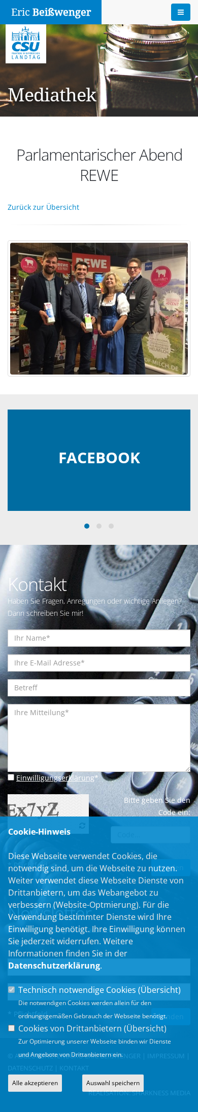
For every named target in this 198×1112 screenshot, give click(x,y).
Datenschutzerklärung (54, 965)
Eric (51, 12)
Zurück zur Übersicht (43, 207)
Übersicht (159, 989)
